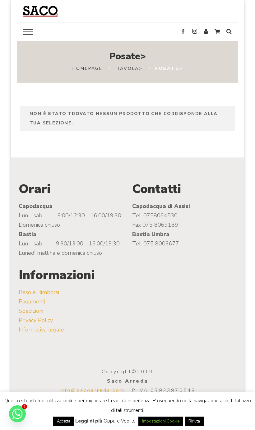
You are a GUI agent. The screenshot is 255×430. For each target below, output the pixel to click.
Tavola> (130, 68)
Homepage (87, 68)
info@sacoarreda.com (92, 390)
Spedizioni (31, 311)
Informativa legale (41, 329)
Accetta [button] (63, 421)
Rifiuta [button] (194, 421)
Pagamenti (32, 301)
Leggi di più (88, 421)
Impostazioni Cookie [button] (160, 421)
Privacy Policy (36, 320)
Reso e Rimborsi (39, 292)
